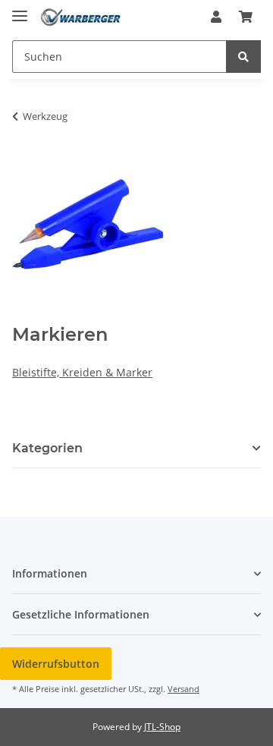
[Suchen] (243, 56)
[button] (216, 17)
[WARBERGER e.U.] (80, 17)
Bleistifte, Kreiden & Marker (82, 372)
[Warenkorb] (246, 17)
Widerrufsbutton (55, 663)
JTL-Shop (162, 726)
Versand (183, 688)
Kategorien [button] (47, 448)
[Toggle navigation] (19, 9)
